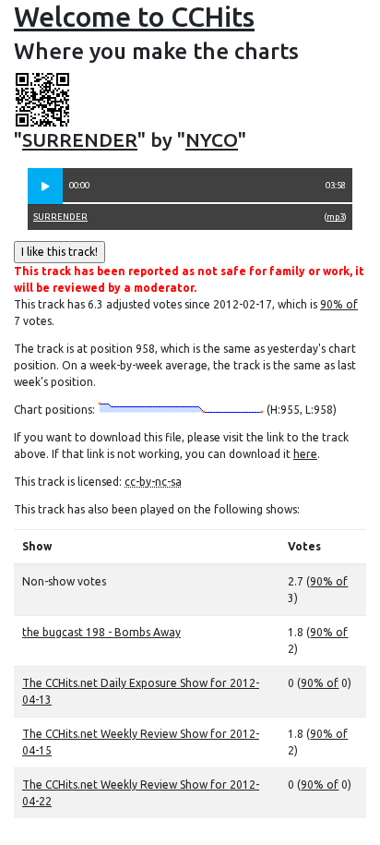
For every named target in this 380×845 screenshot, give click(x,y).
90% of (339, 304)
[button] (45, 186)
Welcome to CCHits (134, 16)
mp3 (335, 216)
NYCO (211, 139)
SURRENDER (79, 139)
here (305, 454)
